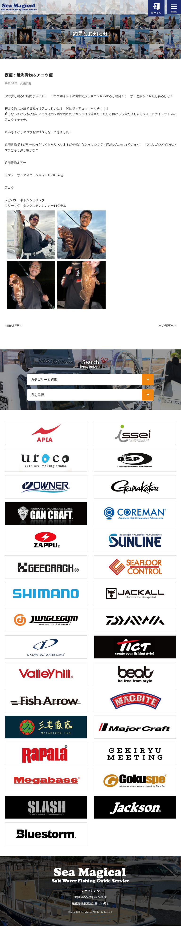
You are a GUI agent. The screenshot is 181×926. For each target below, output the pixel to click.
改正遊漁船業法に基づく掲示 (90, 903)
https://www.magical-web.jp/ (90, 896)
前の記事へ (14, 325)
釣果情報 (26, 83)
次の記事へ (166, 325)
